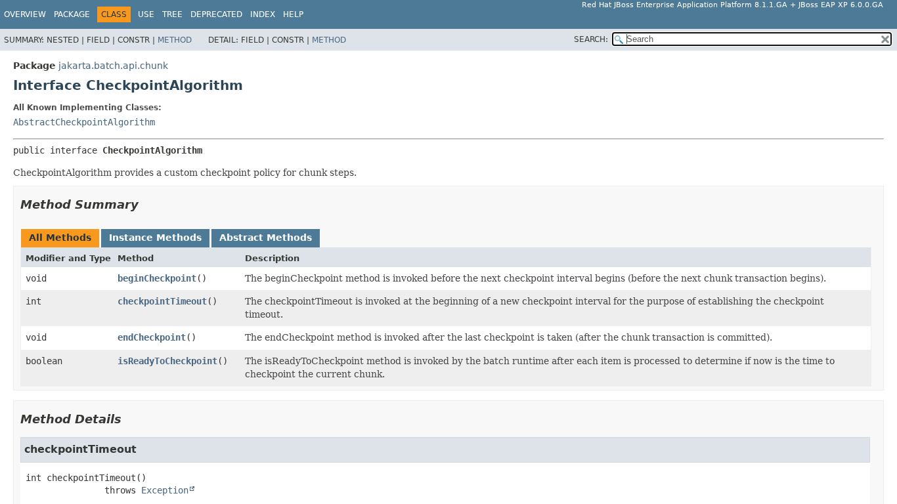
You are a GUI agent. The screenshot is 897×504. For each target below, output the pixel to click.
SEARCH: (591, 39)
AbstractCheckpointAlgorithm (84, 122)
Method (175, 40)
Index (262, 14)
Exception (164, 490)
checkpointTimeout (162, 301)
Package (72, 14)
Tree (172, 14)
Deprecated (216, 14)
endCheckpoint (152, 337)
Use (146, 14)
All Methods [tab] (60, 237)
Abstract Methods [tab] (265, 237)
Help (293, 14)
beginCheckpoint (157, 278)
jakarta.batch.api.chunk (113, 65)
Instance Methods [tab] (155, 237)
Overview (25, 14)
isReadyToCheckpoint (167, 361)
